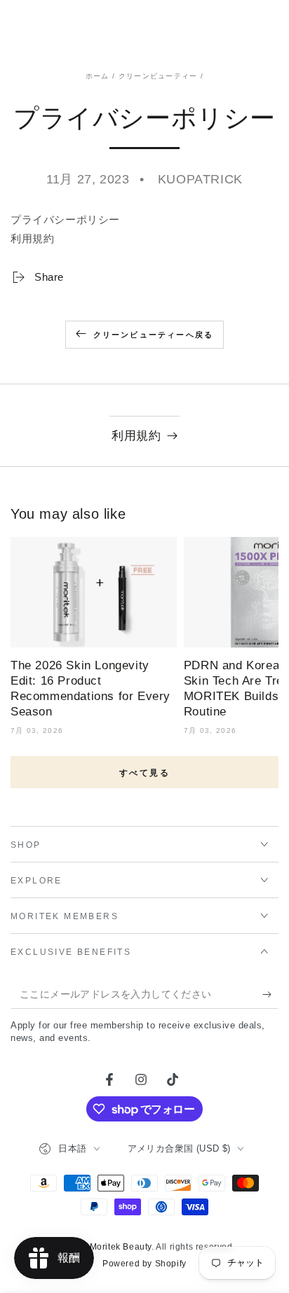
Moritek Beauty (121, 1247)
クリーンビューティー (158, 76)
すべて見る (144, 773)
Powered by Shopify (144, 1263)
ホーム (97, 76)
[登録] (270, 994)
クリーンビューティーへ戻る (153, 334)
